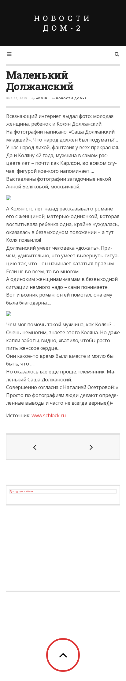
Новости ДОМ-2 (63, 23)
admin (41, 98)
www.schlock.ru (48, 415)
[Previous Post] (34, 447)
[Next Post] (91, 447)
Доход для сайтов (21, 491)
